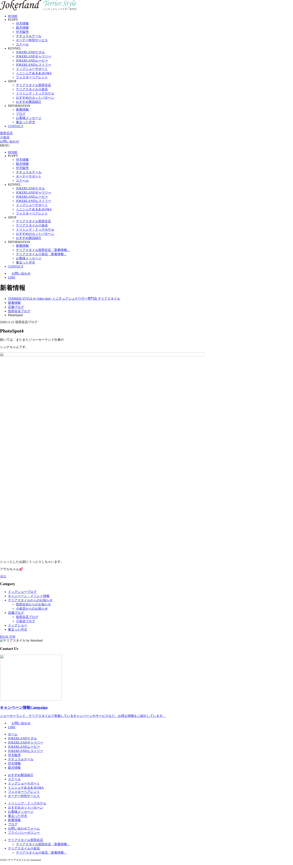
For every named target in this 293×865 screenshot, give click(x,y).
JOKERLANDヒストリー (33, 64)
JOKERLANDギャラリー (33, 56)
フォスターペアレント (32, 77)
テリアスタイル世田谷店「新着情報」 (43, 250)
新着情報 (22, 109)
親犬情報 (22, 27)
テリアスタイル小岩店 (32, 89)
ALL (3, 576)
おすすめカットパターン (25, 807)
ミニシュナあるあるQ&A (34, 73)
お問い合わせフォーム (24, 828)
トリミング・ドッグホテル (35, 93)
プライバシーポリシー (24, 832)
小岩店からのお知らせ (32, 608)
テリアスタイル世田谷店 (33, 85)
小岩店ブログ (25, 621)
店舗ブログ (16, 612)
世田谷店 (6, 133)
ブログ (21, 113)
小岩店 (5, 137)
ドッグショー (17, 625)
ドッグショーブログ (22, 591)
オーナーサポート (28, 176)
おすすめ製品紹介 (28, 101)
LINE (11, 277)
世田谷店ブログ (27, 617)
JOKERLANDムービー (32, 60)
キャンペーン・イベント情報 (28, 596)
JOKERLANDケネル (30, 52)
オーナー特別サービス (32, 40)
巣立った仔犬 (25, 122)
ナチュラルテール (28, 36)
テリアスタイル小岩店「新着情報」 (41, 254)
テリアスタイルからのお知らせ (30, 600)
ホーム (13, 734)
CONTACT (15, 126)
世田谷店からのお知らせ (33, 604)
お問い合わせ (9, 141)
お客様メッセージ (28, 118)
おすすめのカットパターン (35, 97)
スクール (22, 44)
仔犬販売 (22, 31)
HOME (13, 16)
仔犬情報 (22, 23)
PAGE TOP (7, 636)
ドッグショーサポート (32, 69)
